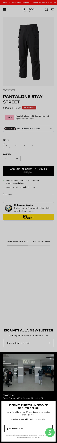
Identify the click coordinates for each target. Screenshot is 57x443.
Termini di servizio (25, 437)
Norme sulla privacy (44, 435)
